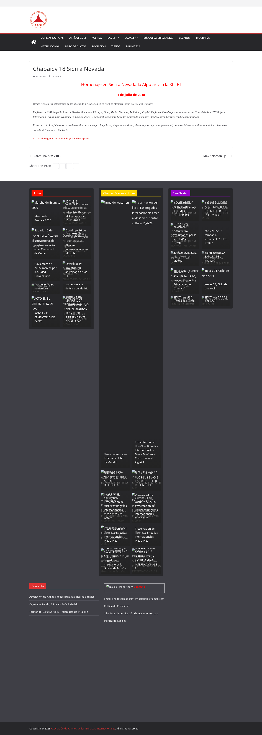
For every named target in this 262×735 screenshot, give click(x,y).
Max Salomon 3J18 (215, 156)
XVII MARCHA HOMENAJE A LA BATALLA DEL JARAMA (214, 254)
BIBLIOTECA (133, 46)
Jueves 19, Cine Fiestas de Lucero (184, 299)
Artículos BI (77, 37)
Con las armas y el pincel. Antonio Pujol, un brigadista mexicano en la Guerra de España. (115, 558)
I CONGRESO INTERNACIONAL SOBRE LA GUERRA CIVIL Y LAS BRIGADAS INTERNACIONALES (146, 556)
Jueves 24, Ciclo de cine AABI (215, 286)
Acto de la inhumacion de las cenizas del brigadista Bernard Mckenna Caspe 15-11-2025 (76, 210)
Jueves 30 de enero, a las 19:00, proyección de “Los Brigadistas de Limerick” (185, 280)
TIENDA (115, 46)
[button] (117, 37)
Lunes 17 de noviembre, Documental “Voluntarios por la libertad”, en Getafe (184, 233)
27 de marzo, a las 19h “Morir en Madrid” (184, 256)
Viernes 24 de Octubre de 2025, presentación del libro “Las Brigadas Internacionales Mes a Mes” (146, 508)
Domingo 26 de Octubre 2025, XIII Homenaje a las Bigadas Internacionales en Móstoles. (76, 243)
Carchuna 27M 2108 (47, 156)
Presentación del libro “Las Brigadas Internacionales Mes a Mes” (115, 534)
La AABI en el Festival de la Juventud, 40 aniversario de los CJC (76, 268)
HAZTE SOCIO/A (50, 46)
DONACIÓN (99, 46)
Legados (184, 37)
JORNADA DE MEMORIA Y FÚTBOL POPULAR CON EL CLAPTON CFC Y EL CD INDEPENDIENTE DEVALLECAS (76, 309)
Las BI (111, 37)
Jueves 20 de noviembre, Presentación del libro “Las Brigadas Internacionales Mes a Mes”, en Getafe (115, 506)
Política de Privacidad (117, 606)
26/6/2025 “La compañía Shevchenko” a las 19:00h (215, 237)
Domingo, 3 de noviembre (43, 286)
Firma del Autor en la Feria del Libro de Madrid (115, 458)
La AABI (129, 37)
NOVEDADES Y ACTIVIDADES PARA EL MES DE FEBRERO (115, 479)
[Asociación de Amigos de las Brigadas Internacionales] (33, 42)
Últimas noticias (52, 37)
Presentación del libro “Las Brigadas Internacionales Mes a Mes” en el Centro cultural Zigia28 (146, 452)
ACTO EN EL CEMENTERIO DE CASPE (44, 317)
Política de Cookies (115, 620)
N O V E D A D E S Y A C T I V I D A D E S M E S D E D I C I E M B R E (146, 479)
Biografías (203, 37)
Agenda (97, 37)
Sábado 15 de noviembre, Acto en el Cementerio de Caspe (44, 247)
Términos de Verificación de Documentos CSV (131, 613)
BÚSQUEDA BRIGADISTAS (158, 37)
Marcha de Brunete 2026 (42, 218)
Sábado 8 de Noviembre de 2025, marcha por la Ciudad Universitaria (45, 268)
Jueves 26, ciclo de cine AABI (215, 299)
